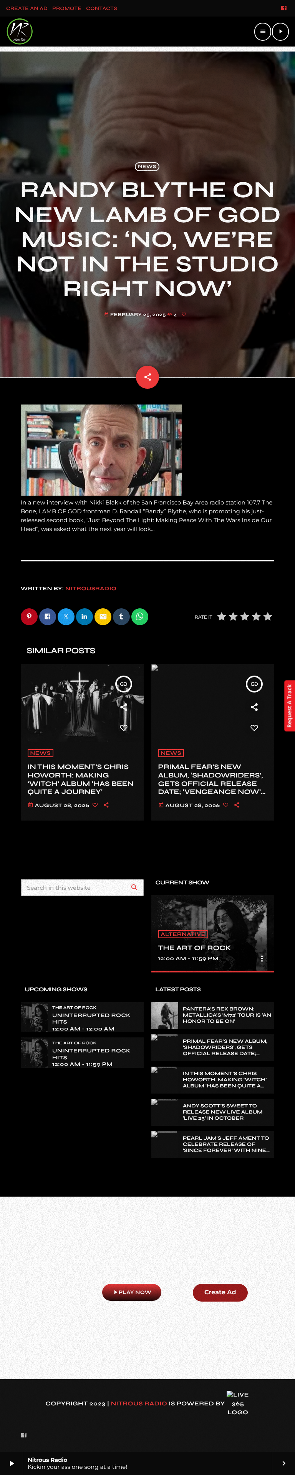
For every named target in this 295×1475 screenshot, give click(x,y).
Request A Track (289, 706)
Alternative (183, 934)
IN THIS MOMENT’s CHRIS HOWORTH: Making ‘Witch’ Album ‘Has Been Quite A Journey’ (81, 779)
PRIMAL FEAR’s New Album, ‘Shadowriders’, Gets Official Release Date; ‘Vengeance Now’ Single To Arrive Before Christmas (212, 787)
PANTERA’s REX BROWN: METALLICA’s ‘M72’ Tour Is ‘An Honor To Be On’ (227, 1015)
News (147, 167)
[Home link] (19, 31)
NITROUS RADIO (139, 1403)
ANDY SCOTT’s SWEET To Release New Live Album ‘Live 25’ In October (223, 1112)
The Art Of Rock (194, 948)
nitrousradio (90, 588)
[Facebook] (284, 8)
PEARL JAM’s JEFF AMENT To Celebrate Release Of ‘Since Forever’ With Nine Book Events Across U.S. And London (226, 1150)
